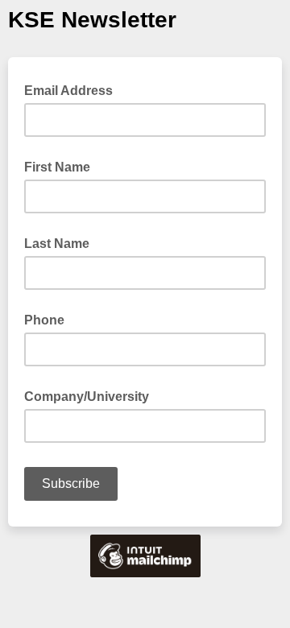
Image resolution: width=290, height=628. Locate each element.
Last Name (56, 243)
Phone (44, 320)
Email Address (73, 89)
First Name (57, 167)
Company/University (86, 396)
